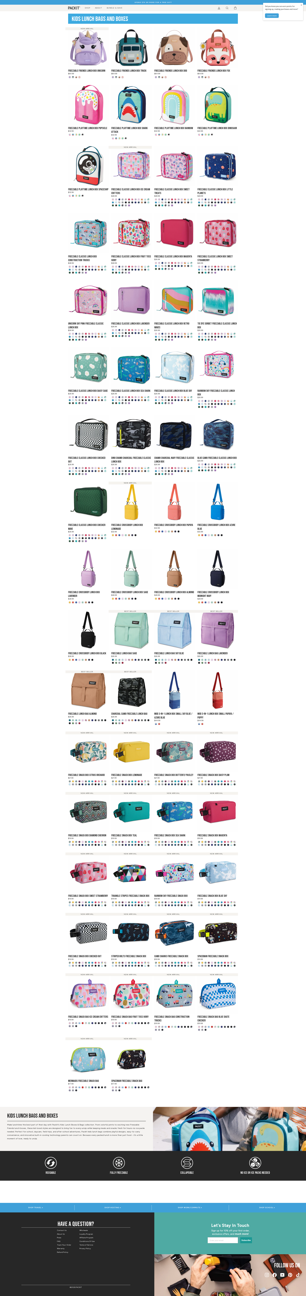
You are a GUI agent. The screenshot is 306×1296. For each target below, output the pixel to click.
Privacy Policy (85, 1248)
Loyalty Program (86, 1234)
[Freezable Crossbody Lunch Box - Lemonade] (113, 535)
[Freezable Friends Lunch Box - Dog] (76, 77)
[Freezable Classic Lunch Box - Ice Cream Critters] (113, 199)
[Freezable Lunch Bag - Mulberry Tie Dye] (129, 660)
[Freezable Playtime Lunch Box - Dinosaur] (79, 134)
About (98, 8)
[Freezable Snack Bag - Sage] (89, 1023)
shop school (266, 1208)
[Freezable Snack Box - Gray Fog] (73, 784)
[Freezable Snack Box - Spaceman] (92, 784)
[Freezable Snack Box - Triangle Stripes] (102, 781)
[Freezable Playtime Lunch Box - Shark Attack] (73, 134)
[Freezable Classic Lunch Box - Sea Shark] (113, 202)
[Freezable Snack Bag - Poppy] (83, 1023)
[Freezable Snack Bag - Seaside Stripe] (70, 1026)
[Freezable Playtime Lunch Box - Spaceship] (83, 134)
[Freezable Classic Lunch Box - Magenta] (129, 199)
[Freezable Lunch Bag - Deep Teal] (113, 660)
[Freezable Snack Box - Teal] (89, 781)
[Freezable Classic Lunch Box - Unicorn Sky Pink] (135, 199)
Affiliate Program (86, 1238)
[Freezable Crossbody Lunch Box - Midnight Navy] (132, 535)
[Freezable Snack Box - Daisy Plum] (79, 781)
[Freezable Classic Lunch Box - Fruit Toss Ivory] (126, 199)
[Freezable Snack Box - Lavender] (83, 781)
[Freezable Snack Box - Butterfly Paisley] (76, 781)
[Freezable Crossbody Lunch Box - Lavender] (122, 535)
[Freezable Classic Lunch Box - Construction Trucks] (122, 199)
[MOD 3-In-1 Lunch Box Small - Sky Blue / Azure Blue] (156, 724)
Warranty (61, 1248)
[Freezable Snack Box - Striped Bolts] (86, 784)
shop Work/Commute (189, 1208)
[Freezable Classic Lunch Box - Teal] (119, 205)
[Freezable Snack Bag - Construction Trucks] (76, 1023)
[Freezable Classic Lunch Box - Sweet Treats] (116, 199)
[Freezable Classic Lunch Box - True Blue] (135, 202)
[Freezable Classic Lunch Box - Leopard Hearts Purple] (129, 205)
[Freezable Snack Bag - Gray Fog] (73, 1026)
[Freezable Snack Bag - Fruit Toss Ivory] (73, 1023)
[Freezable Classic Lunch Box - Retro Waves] (142, 199)
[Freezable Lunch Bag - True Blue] (135, 660)
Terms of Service (86, 1245)
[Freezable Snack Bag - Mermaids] (86, 1023)
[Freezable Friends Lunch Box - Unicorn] (70, 77)
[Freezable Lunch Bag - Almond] (132, 660)
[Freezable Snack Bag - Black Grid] (99, 1023)
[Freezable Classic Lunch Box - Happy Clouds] (148, 202)
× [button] (301, 4)
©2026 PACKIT (76, 1287)
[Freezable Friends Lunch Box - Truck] (73, 77)
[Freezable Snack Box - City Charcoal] (79, 784)
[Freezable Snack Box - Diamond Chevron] (86, 781)
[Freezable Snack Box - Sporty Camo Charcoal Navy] (99, 784)
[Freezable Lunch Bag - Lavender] (126, 660)
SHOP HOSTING (112, 1208)
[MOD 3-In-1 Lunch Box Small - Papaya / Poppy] (159, 724)
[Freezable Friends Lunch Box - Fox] (79, 77)
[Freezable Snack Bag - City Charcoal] (95, 1023)
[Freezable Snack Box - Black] (95, 784)
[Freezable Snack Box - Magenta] (95, 781)
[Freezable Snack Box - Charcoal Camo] (105, 784)
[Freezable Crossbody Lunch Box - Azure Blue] (119, 535)
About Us (61, 1234)
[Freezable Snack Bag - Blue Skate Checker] (79, 1023)
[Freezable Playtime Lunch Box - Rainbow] (76, 134)
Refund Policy (62, 1252)
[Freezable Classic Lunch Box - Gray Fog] (126, 205)
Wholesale (83, 1230)
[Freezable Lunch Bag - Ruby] (122, 663)
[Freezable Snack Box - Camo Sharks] (89, 784)
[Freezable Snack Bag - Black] (102, 1023)
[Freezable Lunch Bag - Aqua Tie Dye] (119, 660)
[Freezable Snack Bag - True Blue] (92, 1023)
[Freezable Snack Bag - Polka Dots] (76, 1026)
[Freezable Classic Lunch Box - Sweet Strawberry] (132, 199)
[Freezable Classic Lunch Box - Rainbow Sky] (119, 202)
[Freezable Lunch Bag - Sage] (116, 660)
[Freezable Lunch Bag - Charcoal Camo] (145, 660)
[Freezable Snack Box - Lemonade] (73, 781)
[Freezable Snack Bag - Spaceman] (105, 1023)
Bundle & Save (114, 8)
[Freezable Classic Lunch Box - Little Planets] (119, 199)
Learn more (272, 15)
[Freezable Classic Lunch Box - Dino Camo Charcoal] (129, 202)
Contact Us (62, 1230)
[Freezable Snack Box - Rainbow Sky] (105, 781)
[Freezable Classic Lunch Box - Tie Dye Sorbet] (145, 199)
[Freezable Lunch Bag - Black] (148, 660)
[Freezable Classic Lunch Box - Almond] (142, 202)
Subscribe (246, 1240)
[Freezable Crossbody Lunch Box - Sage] (126, 535)
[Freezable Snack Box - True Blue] (83, 784)
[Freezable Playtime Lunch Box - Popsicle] (70, 134)
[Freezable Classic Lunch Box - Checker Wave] (113, 205)
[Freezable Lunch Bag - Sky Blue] (122, 660)
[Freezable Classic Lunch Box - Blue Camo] (139, 202)
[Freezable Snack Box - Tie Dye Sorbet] (102, 784)
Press (59, 1238)
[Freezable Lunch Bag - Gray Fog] (119, 663)
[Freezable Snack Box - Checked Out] (76, 784)
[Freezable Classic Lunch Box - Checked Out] (122, 202)
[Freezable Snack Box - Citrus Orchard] (70, 781)
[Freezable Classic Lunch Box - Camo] (116, 205)
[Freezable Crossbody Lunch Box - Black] (135, 535)
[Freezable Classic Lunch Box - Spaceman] (122, 205)
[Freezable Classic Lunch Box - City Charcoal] (145, 202)
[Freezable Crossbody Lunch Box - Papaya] (116, 535)
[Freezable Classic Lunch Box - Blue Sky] (116, 202)
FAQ (58, 1241)
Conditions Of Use (87, 1241)
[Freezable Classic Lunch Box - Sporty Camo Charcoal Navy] (132, 202)
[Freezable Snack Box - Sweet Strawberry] (99, 781)
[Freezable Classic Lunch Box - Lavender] (139, 199)
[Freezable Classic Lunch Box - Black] (126, 202)
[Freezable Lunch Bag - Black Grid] (113, 663)
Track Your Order (64, 1245)
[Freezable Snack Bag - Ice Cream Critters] (70, 1023)
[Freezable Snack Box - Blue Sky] (70, 784)
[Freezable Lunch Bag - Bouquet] (116, 663)
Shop (87, 8)
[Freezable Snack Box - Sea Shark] (92, 781)
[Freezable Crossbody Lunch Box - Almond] (129, 535)
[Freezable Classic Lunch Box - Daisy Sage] (148, 199)
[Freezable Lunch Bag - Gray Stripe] (142, 660)
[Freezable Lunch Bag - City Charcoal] (139, 660)
